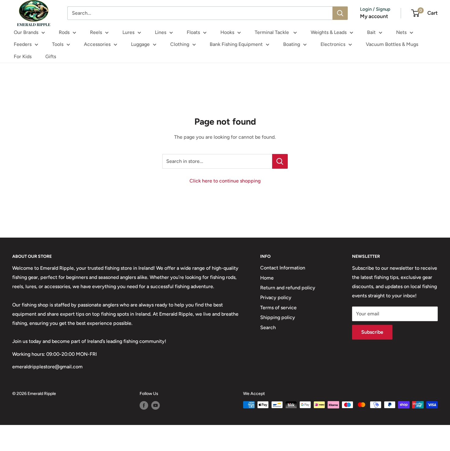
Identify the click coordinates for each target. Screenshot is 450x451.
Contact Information (282, 268)
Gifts (50, 56)
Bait (371, 32)
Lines (160, 32)
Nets (401, 32)
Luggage (140, 44)
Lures (128, 32)
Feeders (23, 44)
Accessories (97, 44)
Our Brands (26, 32)
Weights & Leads (329, 32)
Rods (64, 32)
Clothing (179, 44)
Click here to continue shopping (225, 181)
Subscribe (372, 332)
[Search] (340, 13)
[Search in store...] (280, 161)
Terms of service (278, 307)
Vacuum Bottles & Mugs (392, 44)
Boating (291, 44)
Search (268, 327)
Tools (57, 44)
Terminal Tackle (272, 32)
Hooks (227, 32)
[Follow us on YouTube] (155, 405)
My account (374, 16)
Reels (96, 32)
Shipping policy (277, 317)
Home (267, 278)
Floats (193, 32)
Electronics (333, 44)
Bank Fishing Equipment (236, 44)
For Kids (23, 56)
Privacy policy (275, 297)
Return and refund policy (287, 288)
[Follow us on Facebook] (144, 405)
